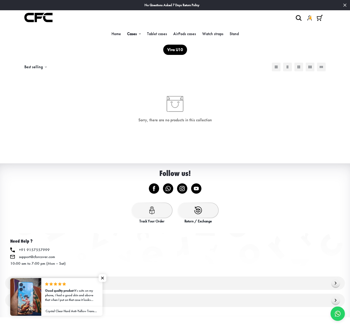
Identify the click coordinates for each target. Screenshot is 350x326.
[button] (319, 18)
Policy (15, 300)
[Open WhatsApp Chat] (338, 314)
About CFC (19, 283)
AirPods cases (184, 33)
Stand (234, 33)
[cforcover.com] (38, 18)
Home (116, 33)
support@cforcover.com (37, 256)
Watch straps (212, 33)
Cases (132, 33)
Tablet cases (157, 33)
